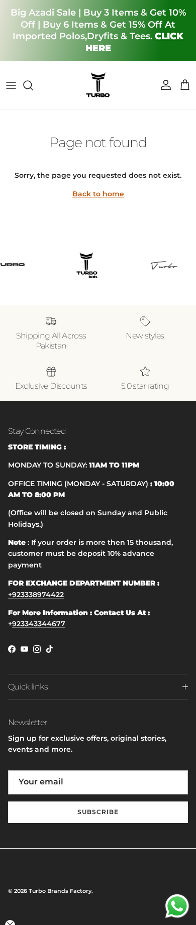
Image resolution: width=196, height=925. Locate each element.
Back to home (98, 193)
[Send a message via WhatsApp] (177, 906)
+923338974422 (36, 594)
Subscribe (98, 812)
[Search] (33, 85)
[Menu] (11, 85)
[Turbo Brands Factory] (98, 85)
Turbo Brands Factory (60, 890)
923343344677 (38, 623)
